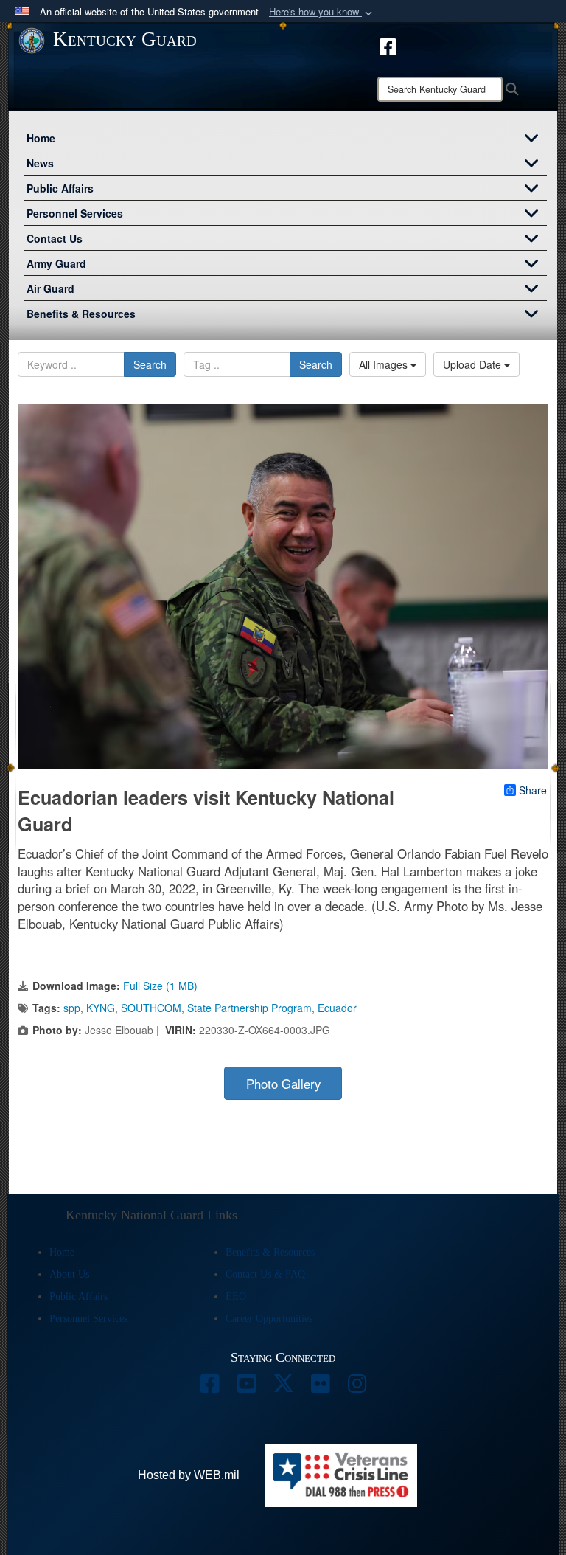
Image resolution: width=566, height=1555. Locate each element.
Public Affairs (60, 188)
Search (150, 364)
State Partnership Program (249, 1007)
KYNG (100, 1007)
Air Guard (50, 288)
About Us (69, 1274)
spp (71, 1007)
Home (41, 138)
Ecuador (337, 1007)
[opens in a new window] (388, 45)
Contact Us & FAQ (265, 1274)
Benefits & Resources (81, 313)
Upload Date (473, 364)
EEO (236, 1296)
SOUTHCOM (151, 1007)
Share (533, 790)
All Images (384, 364)
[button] (322, 12)
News (40, 163)
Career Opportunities (269, 1318)
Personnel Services (75, 213)
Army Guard (56, 263)
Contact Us (55, 238)
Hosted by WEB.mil (189, 1475)
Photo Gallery (283, 1083)
